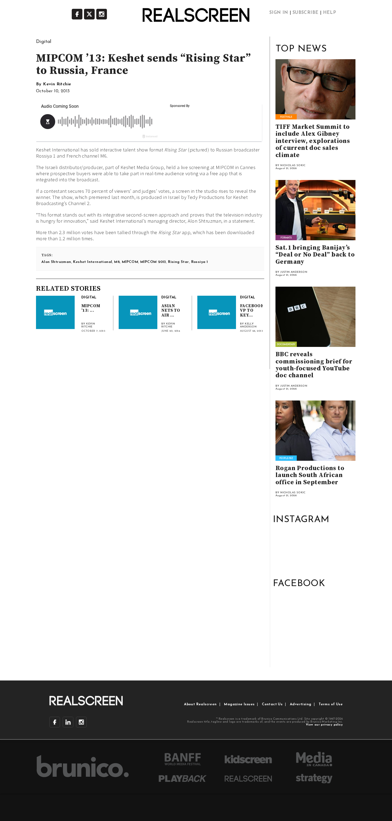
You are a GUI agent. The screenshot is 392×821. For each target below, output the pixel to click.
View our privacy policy (324, 724)
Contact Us (272, 704)
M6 (117, 262)
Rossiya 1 (199, 262)
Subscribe (306, 13)
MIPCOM (130, 262)
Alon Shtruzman (56, 262)
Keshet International (92, 262)
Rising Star (178, 262)
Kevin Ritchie (57, 84)
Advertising (300, 704)
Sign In (278, 13)
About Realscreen (200, 704)
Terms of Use (331, 704)
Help (329, 13)
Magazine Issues (239, 704)
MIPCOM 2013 (153, 262)
